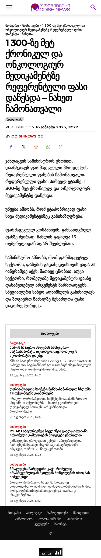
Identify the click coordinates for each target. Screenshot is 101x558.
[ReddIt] (35, 147)
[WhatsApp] (48, 147)
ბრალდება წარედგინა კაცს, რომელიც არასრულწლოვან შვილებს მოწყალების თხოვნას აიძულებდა (50, 473)
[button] (9, 7)
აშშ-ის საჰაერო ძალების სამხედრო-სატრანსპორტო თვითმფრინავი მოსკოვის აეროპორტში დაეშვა (43, 351)
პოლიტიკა (17, 343)
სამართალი (24, 518)
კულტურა (41, 524)
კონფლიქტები (50, 518)
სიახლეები (30, 25)
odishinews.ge (27, 136)
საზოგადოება (57, 512)
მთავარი (12, 25)
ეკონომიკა (74, 518)
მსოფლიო (81, 512)
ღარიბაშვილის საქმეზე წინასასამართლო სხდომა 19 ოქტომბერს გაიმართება (50, 391)
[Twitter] (23, 147)
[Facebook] (10, 147)
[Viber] (60, 147)
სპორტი (60, 524)
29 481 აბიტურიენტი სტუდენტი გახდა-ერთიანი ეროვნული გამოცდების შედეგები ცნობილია (49, 433)
